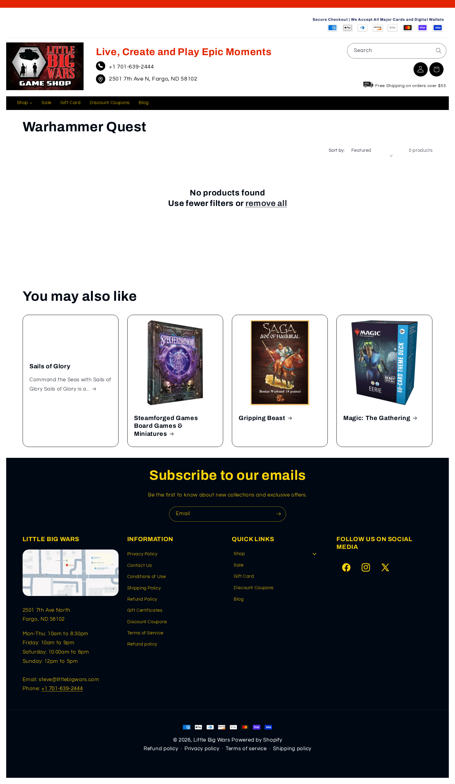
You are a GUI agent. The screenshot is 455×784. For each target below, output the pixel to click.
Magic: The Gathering (376, 418)
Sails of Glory (49, 366)
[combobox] (396, 50)
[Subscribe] (278, 514)
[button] (436, 69)
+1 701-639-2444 (131, 67)
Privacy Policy (142, 554)
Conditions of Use (146, 576)
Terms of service (246, 748)
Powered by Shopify (257, 740)
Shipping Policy (144, 588)
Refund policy (142, 644)
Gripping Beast (262, 418)
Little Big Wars (211, 740)
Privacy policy (201, 748)
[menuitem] (24, 103)
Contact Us (139, 565)
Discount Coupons (147, 622)
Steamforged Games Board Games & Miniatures (166, 426)
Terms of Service (145, 633)
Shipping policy (292, 748)
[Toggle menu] (314, 553)
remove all (266, 203)
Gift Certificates (144, 610)
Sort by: (337, 150)
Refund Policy (142, 599)
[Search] (438, 50)
